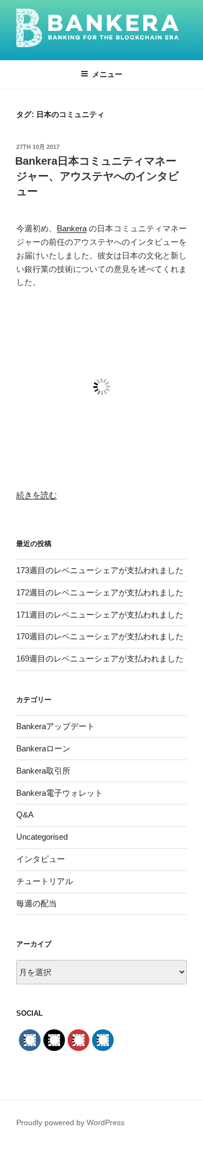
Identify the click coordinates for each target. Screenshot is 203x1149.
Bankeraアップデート (55, 726)
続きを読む (36, 494)
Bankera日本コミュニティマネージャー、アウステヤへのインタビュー (97, 176)
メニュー (107, 74)
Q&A (25, 814)
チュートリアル (44, 881)
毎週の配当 (36, 903)
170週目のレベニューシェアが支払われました (100, 636)
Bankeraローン (43, 748)
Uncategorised (42, 836)
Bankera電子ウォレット (59, 792)
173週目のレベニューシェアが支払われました (100, 570)
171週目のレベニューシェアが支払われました (100, 614)
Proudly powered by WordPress (70, 1122)
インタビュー (40, 859)
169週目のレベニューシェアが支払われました (100, 658)
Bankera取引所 (43, 770)
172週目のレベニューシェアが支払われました (100, 592)
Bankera (72, 228)
